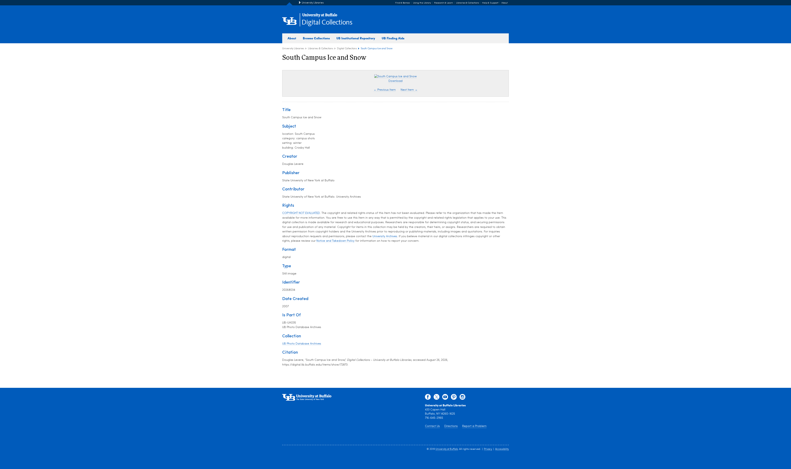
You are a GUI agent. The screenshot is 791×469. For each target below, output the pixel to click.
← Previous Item (385, 89)
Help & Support (490, 3)
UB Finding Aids (393, 38)
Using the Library (422, 3)
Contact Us (432, 426)
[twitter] (436, 398)
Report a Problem (474, 426)
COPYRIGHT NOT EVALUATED (301, 213)
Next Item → (409, 89)
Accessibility (502, 449)
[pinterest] (454, 398)
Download (395, 81)
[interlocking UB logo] (319, 16)
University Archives (384, 236)
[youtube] (445, 398)
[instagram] (462, 398)
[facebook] (428, 398)
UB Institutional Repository (355, 38)
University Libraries (313, 3)
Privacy (488, 449)
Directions (451, 426)
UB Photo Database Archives (301, 343)
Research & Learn (443, 3)
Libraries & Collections (467, 3)
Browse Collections (316, 38)
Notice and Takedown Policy (335, 241)
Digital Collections (327, 22)
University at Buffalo (446, 449)
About (504, 3)
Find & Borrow (402, 3)
